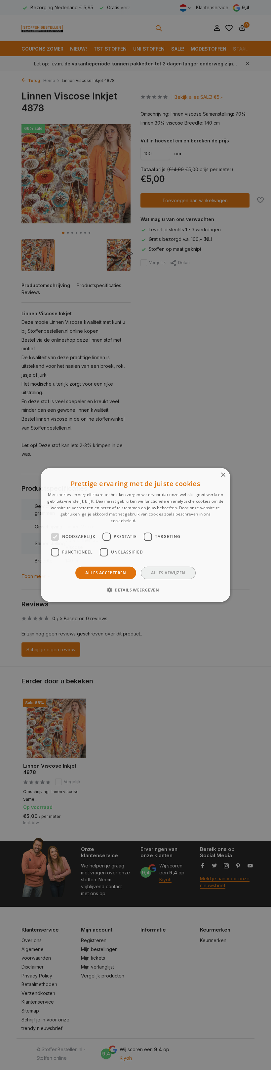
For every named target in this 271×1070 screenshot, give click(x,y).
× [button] (222, 475)
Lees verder (148, 520)
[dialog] (135, 535)
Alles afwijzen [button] (168, 573)
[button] (135, 590)
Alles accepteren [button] (105, 573)
